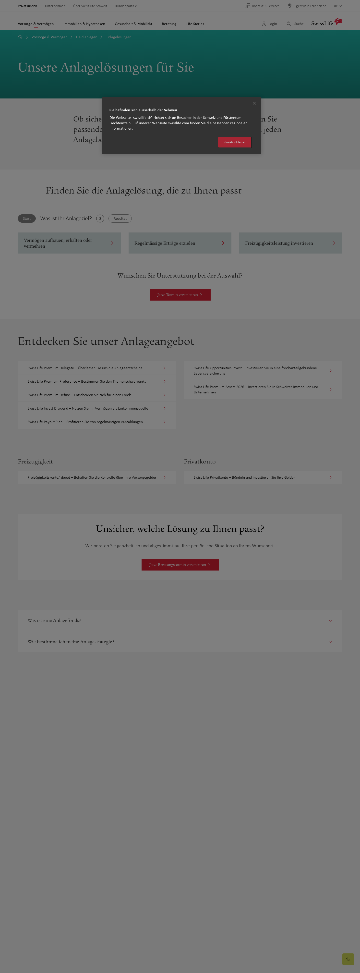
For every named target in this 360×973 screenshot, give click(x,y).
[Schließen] (254, 103)
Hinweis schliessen (235, 142)
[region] (181, 125)
